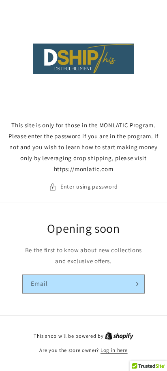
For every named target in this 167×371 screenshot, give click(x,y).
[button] (83, 187)
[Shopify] (119, 335)
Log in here (114, 350)
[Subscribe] (135, 284)
